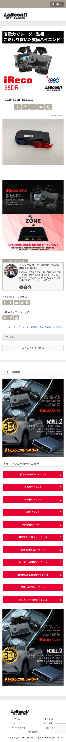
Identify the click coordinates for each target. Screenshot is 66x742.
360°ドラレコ (33, 512)
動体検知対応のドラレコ (33, 549)
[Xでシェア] (17, 107)
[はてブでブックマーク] (33, 107)
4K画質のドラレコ (33, 499)
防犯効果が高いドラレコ (33, 587)
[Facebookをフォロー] (25, 287)
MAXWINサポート (17, 727)
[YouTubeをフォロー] (29, 287)
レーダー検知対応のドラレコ (33, 562)
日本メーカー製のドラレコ (33, 474)
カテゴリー (49, 723)
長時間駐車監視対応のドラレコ (33, 574)
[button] (48, 107)
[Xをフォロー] (21, 287)
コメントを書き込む (33, 347)
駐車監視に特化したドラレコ (33, 537)
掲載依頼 (49, 727)
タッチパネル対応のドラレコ (33, 600)
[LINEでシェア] (41, 107)
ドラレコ (49, 719)
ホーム (17, 719)
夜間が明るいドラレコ (33, 524)
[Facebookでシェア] (25, 107)
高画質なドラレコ (33, 487)
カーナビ (17, 723)
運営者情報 (33, 732)
